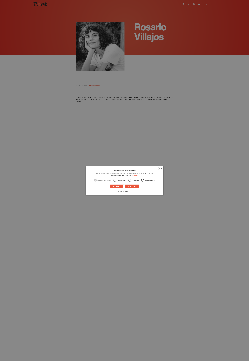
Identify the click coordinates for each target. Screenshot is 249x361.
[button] (124, 191)
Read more (135, 175)
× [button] (161, 168)
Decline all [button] (132, 186)
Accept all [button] (117, 186)
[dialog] (124, 180)
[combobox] (159, 168)
